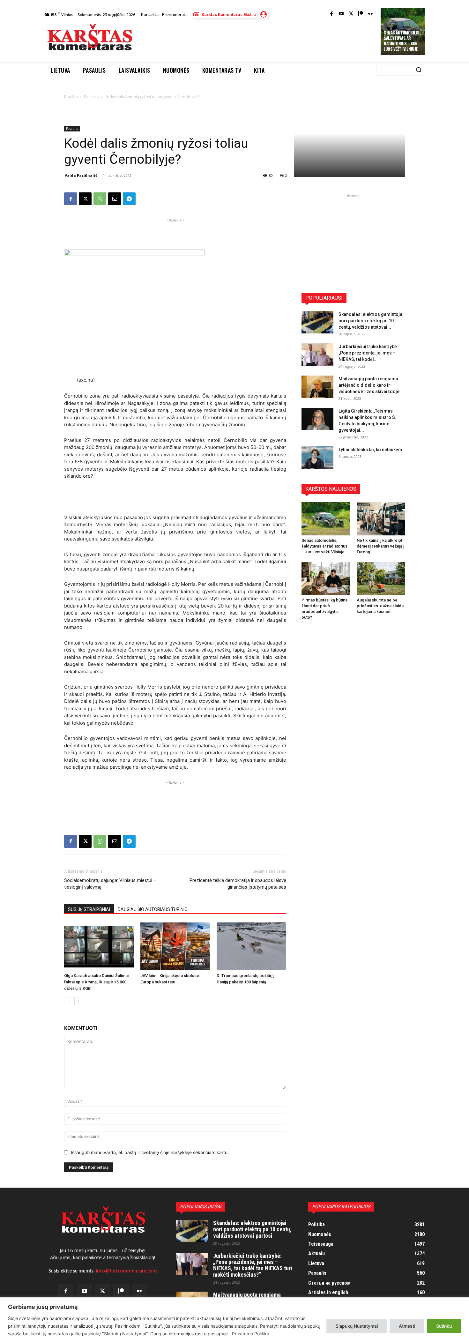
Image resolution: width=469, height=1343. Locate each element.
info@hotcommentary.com (126, 1271)
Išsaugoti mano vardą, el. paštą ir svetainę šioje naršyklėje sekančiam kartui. (150, 1152)
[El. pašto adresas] (114, 198)
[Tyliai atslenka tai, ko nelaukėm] (317, 457)
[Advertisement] (257, 39)
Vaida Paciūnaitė (81, 175)
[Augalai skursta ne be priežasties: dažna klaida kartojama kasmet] (381, 578)
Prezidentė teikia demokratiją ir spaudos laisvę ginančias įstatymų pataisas (238, 883)
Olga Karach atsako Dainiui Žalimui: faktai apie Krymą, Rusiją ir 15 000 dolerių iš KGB (97, 982)
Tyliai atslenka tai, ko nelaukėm (370, 449)
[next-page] (78, 1001)
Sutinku (444, 1326)
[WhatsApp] (99, 198)
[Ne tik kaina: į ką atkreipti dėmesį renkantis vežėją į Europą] (381, 518)
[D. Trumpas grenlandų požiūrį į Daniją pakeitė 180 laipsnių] (251, 946)
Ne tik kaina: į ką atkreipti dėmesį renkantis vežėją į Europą (380, 546)
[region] (234, 1320)
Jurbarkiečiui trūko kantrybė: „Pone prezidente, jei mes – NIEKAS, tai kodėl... (368, 353)
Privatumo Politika (250, 1333)
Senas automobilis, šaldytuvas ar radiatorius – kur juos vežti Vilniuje (402, 40)
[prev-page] (68, 1001)
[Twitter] (351, 14)
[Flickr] (370, 14)
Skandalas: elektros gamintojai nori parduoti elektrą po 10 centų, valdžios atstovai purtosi (252, 1229)
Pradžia (71, 97)
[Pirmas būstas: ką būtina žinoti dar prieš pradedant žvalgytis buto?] (326, 578)
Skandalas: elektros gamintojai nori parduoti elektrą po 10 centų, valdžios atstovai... (371, 321)
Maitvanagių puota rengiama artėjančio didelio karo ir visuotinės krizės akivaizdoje (369, 385)
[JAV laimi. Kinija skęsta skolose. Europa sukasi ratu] (175, 946)
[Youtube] (341, 14)
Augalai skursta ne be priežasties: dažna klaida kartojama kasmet (380, 606)
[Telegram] (129, 198)
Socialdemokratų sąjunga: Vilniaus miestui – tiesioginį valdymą (110, 883)
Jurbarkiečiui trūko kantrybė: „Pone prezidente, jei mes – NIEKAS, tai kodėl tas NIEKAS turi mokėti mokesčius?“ (252, 1265)
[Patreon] (360, 14)
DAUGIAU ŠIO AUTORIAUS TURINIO (153, 909)
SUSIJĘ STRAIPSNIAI (89, 909)
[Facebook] (331, 14)
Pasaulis (91, 97)
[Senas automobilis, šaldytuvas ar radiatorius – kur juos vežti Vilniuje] (326, 518)
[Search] (419, 70)
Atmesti (407, 1326)
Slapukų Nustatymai (357, 1326)
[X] (85, 198)
